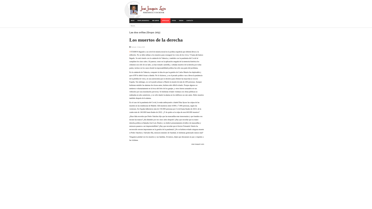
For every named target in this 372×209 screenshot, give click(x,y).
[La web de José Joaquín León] (152, 10)
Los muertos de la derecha (156, 40)
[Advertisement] (221, 58)
